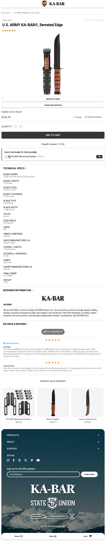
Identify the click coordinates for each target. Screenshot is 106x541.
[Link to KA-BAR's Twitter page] (25, 460)
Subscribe (89, 474)
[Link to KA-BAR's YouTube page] (38, 460)
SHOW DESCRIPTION (53, 105)
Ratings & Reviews (14, 324)
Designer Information (17, 290)
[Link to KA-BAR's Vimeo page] (32, 460)
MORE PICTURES (53, 99)
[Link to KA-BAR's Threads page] (19, 460)
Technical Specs (14, 168)
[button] (18, 536)
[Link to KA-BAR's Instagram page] (8, 460)
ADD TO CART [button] (53, 135)
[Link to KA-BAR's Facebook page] (14, 460)
